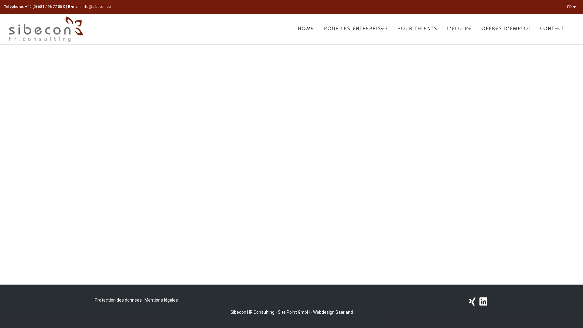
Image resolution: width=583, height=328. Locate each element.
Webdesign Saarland (333, 312)
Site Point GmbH (294, 312)
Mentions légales (161, 300)
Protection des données (118, 300)
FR (569, 7)
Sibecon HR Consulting (252, 312)
